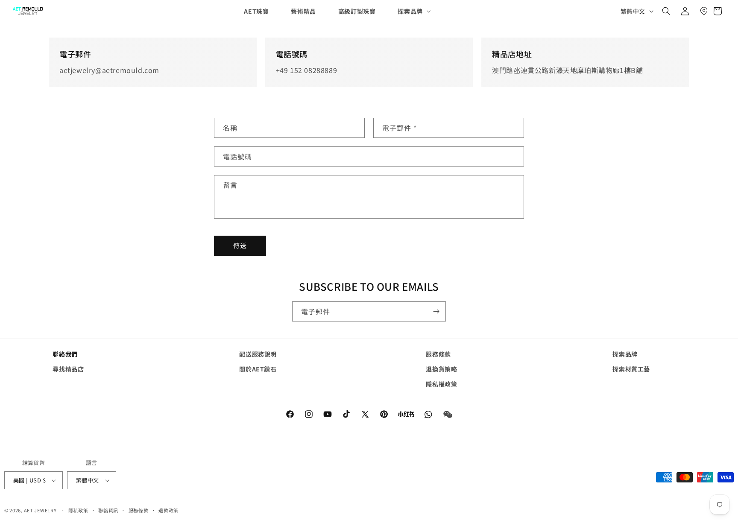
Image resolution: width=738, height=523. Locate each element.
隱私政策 (78, 510)
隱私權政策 (441, 384)
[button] (407, 11)
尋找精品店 (68, 369)
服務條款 (438, 354)
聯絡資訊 (108, 510)
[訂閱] (436, 311)
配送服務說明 (258, 354)
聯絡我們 (65, 354)
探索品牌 (624, 354)
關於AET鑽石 (257, 369)
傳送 (240, 245)
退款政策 (168, 510)
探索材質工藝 (631, 369)
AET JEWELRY (40, 510)
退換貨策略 (441, 369)
